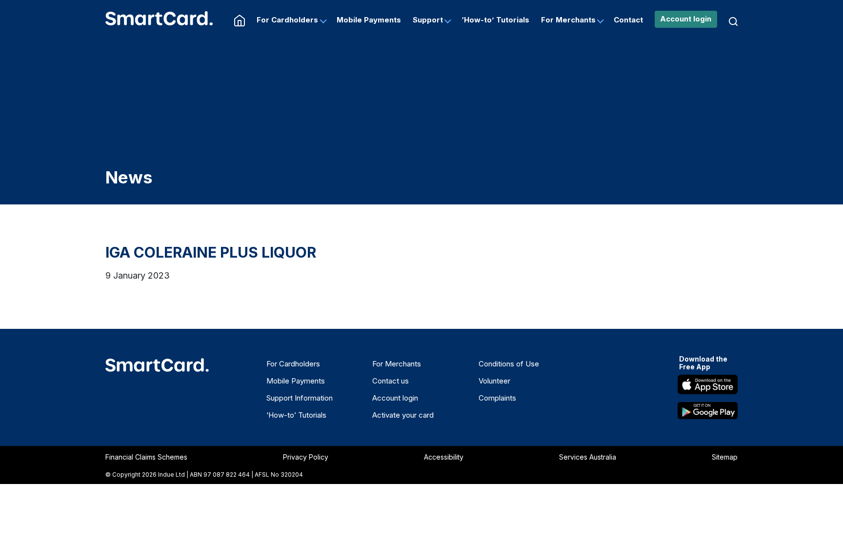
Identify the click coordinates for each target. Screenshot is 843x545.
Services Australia (587, 457)
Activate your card (403, 415)
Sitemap (725, 457)
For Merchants (568, 19)
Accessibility (443, 457)
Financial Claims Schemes (146, 457)
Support (428, 19)
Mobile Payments (369, 19)
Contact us (390, 380)
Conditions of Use (509, 363)
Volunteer (494, 380)
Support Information (299, 398)
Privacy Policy (305, 457)
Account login (685, 18)
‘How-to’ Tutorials (495, 19)
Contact (628, 19)
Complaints (497, 398)
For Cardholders (287, 19)
